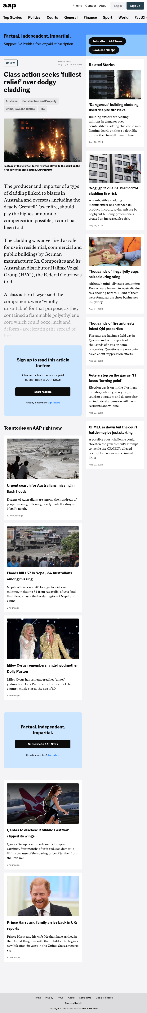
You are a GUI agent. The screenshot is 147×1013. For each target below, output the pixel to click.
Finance (90, 17)
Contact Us (85, 997)
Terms (37, 997)
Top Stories (12, 17)
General (71, 17)
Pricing (77, 5)
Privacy (49, 997)
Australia (12, 101)
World (123, 17)
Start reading (42, 392)
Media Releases (104, 997)
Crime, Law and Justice (20, 109)
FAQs (60, 997)
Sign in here (53, 402)
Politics (34, 17)
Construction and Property (39, 101)
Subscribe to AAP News (107, 41)
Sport (107, 17)
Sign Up (135, 6)
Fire (42, 109)
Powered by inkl (73, 1003)
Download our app (103, 50)
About (103, 5)
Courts (52, 17)
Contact (90, 5)
